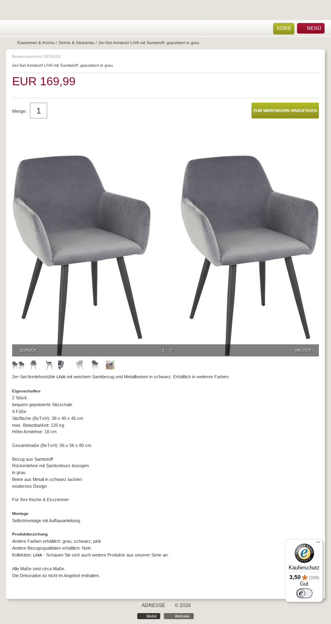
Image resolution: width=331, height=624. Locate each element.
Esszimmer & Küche (35, 42)
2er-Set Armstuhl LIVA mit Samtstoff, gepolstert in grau (148, 42)
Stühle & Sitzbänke (76, 42)
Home (10, 28)
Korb (284, 28)
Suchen (31, 28)
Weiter (303, 350)
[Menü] (318, 544)
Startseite (11, 43)
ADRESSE (153, 605)
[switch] (304, 593)
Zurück (28, 350)
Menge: (19, 111)
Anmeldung (21, 28)
